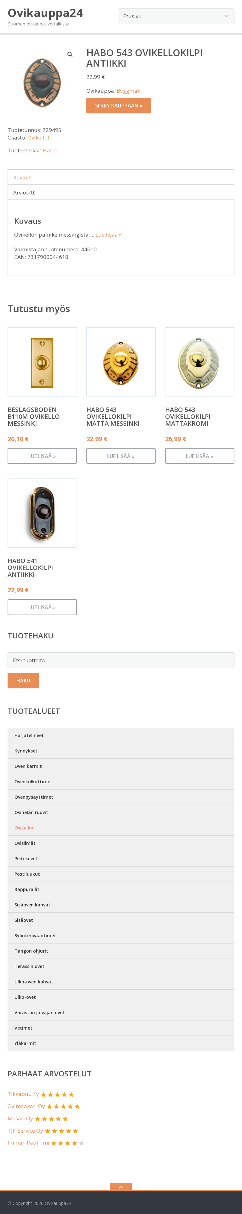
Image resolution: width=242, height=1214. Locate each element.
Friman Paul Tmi (28, 1142)
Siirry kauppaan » (118, 105)
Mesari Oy (20, 1118)
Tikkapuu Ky (23, 1093)
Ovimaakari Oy (26, 1106)
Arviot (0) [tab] (24, 192)
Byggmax (128, 90)
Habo (50, 150)
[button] (70, 54)
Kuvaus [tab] (22, 177)
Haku (23, 680)
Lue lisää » (108, 234)
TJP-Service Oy (25, 1130)
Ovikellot (38, 137)
